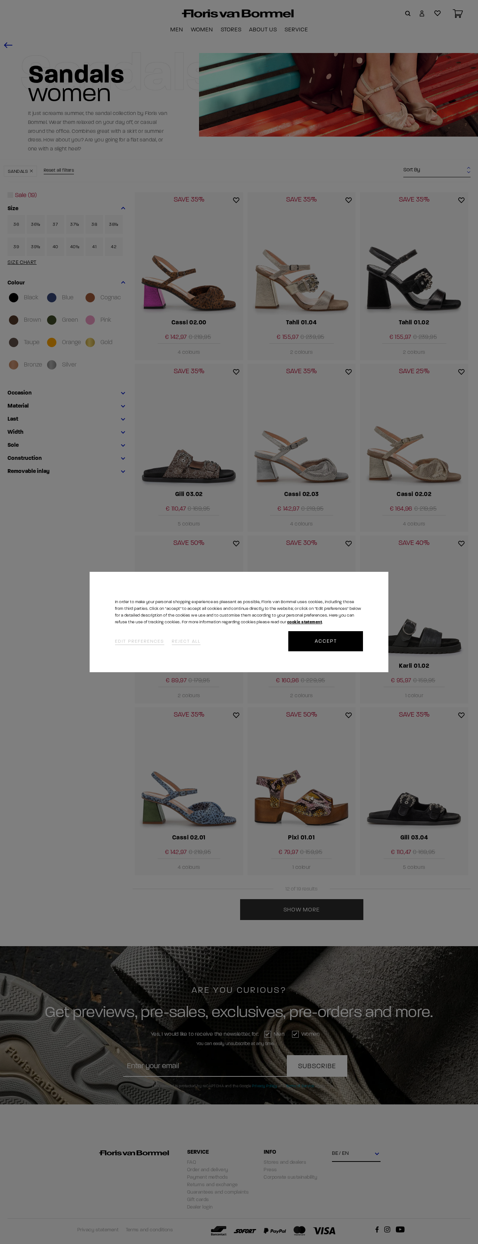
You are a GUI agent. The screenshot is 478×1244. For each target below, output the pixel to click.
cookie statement (304, 622)
